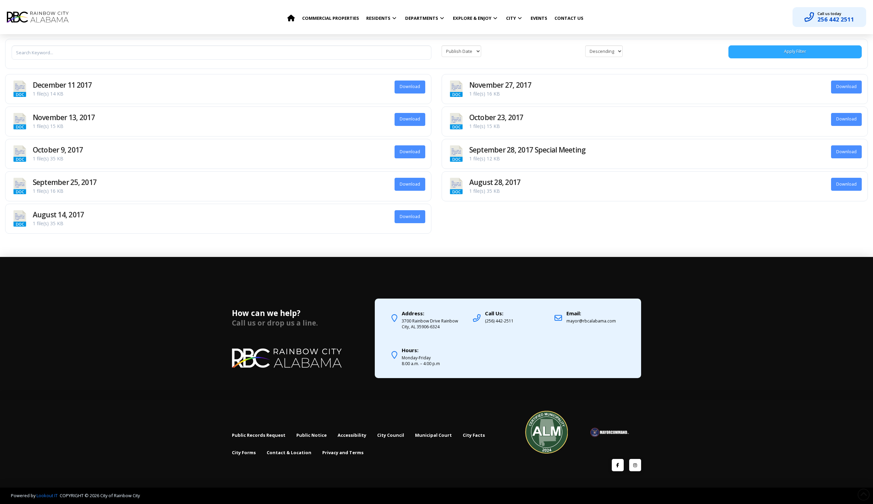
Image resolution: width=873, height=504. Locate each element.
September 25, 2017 (65, 182)
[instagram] (635, 465)
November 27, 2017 (500, 85)
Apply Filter (795, 51)
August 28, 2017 (495, 182)
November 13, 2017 (64, 117)
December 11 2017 (62, 85)
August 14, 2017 (58, 214)
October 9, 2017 (58, 150)
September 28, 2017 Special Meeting (527, 150)
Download (410, 86)
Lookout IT (47, 495)
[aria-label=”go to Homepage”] (291, 16)
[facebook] (618, 465)
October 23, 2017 (496, 117)
